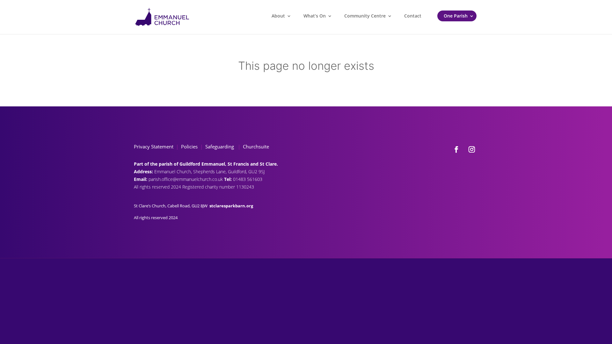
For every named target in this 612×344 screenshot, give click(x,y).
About (278, 16)
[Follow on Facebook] (456, 149)
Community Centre (365, 16)
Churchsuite (255, 146)
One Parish (456, 16)
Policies (189, 146)
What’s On (314, 16)
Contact (412, 16)
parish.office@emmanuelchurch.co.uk (186, 179)
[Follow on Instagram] (471, 149)
